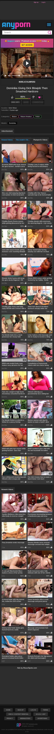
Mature (14, 116)
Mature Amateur (26, 116)
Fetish (37, 116)
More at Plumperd (27, 82)
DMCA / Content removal (19, 714)
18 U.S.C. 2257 (40, 714)
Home (8, 710)
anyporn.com (33, 724)
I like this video (12, 97)
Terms (45, 710)
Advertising (42, 718)
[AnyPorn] (16, 25)
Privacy (10, 718)
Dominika (12, 123)
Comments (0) (37, 102)
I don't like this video (33, 97)
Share (25, 102)
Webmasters (25, 718)
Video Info (15, 102)
